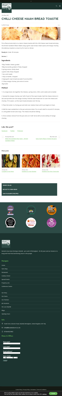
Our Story (4, 292)
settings (44, 394)
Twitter (12, 131)
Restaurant (5, 272)
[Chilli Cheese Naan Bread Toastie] (31, 33)
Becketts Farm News (10, 189)
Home (3, 265)
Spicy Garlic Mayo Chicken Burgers (46, 139)
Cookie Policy (19, 389)
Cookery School (6, 276)
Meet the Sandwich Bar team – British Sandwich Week (16, 140)
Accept (53, 393)
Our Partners (5, 300)
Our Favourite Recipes (10, 193)
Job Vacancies (5, 303)
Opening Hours (6, 314)
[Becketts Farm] (7, 8)
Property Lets (6, 283)
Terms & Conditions (41, 389)
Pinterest (20, 131)
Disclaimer (33, 389)
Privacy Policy (26, 389)
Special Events (6, 279)
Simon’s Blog (7, 185)
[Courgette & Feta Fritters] (11, 160)
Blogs (3, 310)
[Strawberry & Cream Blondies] (31, 160)
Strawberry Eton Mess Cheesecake (50, 171)
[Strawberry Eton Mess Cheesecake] (51, 160)
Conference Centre (7, 286)
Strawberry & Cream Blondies (29, 171)
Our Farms (5, 296)
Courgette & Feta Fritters (8, 171)
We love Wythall (6, 307)
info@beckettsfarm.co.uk (12, 328)
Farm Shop (5, 269)
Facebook (4, 131)
